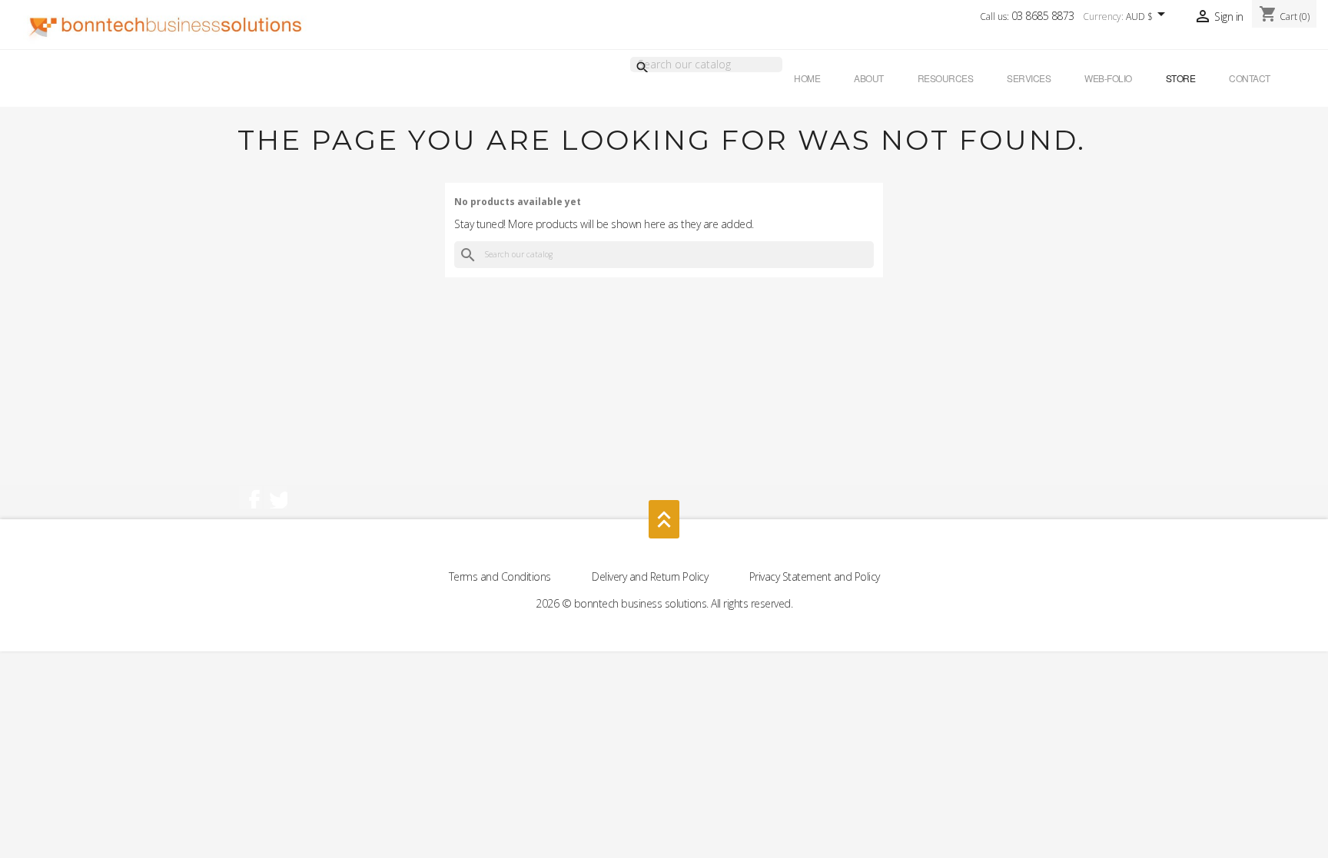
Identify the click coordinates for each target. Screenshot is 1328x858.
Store (1181, 77)
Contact (1249, 77)
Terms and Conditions (501, 576)
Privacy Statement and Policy (814, 576)
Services (1029, 77)
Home (807, 77)
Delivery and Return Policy (651, 576)
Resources (946, 77)
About (869, 77)
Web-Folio (1108, 77)
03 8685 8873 (1042, 15)
